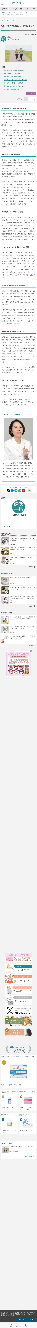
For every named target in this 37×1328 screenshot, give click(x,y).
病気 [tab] (34, 9)
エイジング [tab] (13, 9)
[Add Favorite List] (29, 490)
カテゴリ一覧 (11, 13)
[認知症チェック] (18, 1000)
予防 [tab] (21, 9)
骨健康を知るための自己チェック (14, 86)
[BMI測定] (18, 979)
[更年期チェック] (18, 990)
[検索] (18, 969)
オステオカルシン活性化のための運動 (15, 80)
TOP (3, 13)
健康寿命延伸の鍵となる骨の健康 (14, 70)
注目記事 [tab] (4, 9)
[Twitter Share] (8, 490)
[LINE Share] (19, 490)
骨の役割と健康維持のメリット (13, 89)
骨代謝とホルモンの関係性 (12, 73)
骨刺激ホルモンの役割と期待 (13, 77)
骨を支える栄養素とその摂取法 (13, 83)
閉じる (31, 1319)
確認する (21, 1319)
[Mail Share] (23, 490)
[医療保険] (18, 958)
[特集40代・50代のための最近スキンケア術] (18, 1021)
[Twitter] (18, 1011)
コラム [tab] (28, 9)
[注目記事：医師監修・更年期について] (18, 1032)
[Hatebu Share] (16, 490)
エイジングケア (22, 13)
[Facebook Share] (12, 490)
